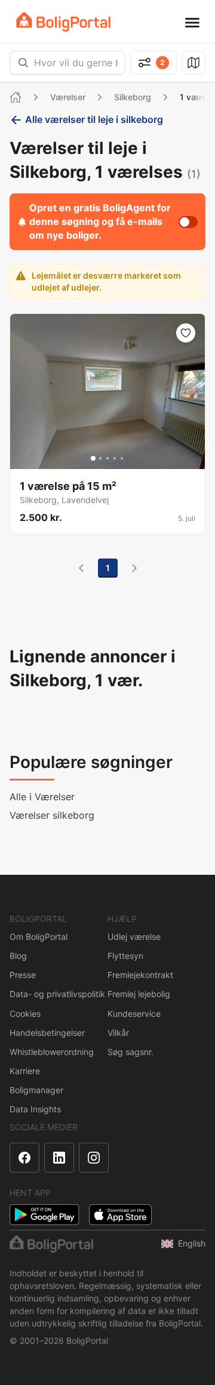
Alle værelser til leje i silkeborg (94, 119)
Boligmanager (36, 1090)
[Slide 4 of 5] (114, 458)
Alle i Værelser (42, 797)
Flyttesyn (125, 956)
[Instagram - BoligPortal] (94, 1158)
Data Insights (35, 1109)
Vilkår (118, 1033)
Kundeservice (134, 1013)
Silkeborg (132, 97)
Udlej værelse (134, 936)
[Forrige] (81, 568)
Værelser (67, 97)
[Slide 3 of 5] (107, 458)
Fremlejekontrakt (140, 975)
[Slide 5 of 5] (121, 458)
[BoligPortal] (63, 22)
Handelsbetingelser (47, 1033)
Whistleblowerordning (52, 1052)
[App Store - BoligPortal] (120, 1214)
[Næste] (134, 568)
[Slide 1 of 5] (93, 458)
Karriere (25, 1071)
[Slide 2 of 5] (100, 458)
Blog (18, 956)
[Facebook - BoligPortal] (24, 1158)
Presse (23, 975)
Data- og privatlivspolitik (57, 994)
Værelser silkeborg (52, 815)
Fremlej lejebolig (139, 994)
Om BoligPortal (38, 936)
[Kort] (193, 63)
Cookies (25, 1013)
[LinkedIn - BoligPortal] (59, 1158)
